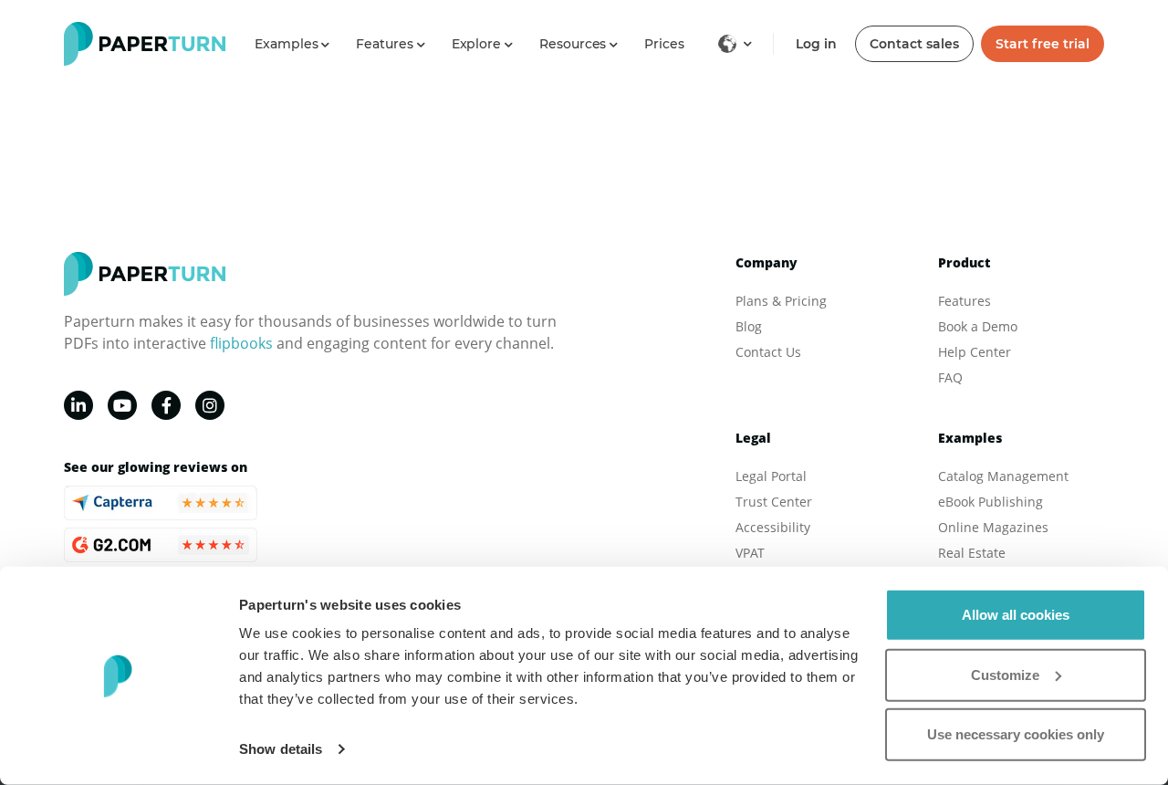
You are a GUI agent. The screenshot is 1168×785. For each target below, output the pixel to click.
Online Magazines (993, 527)
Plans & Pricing (781, 300)
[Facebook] (166, 405)
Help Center (974, 352)
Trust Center (773, 501)
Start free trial (1043, 44)
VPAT (750, 552)
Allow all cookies (1015, 615)
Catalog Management (1003, 476)
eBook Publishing (990, 501)
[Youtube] (122, 405)
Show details (280, 749)
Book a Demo (977, 326)
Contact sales (914, 44)
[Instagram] (209, 405)
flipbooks (241, 343)
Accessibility (772, 527)
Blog (748, 326)
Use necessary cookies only (1015, 734)
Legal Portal (771, 476)
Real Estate (972, 552)
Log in (816, 44)
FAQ (950, 377)
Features (964, 300)
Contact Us (768, 352)
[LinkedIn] (78, 405)
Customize (1005, 674)
